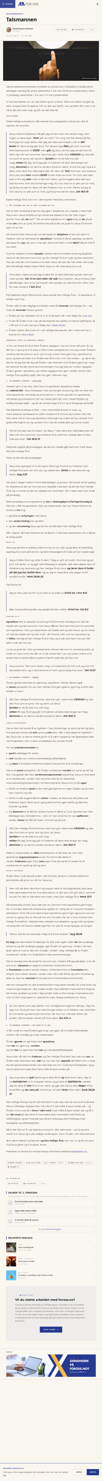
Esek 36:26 (59, 325)
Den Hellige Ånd (34, 1162)
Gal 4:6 (87, 315)
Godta (93, 1472)
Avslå (79, 1472)
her (4, 1475)
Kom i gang (49, 1329)
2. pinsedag (55, 1162)
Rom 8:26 (28, 334)
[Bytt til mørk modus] (98, 4)
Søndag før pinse (81, 1162)
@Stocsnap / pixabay (89, 78)
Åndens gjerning (16, 1162)
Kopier (63, 30)
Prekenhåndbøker (14, 14)
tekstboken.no (79, 1151)
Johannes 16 (14, 1167)
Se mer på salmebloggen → (51, 1229)
